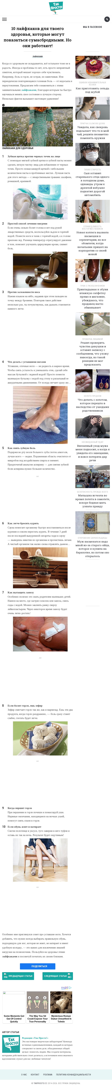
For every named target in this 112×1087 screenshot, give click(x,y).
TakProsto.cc (40, 1083)
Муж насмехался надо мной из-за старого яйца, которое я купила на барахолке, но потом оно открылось (93, 549)
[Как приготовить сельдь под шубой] (92, 68)
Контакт (35, 1074)
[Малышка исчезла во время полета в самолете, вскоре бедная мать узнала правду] (92, 477)
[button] (3, 105)
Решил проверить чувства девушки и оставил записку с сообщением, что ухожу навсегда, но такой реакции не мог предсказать (92, 353)
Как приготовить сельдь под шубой (92, 90)
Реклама (47, 1074)
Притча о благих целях (92, 123)
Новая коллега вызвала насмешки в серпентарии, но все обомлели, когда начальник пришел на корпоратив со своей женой (92, 243)
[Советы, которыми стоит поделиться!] (56, 6)
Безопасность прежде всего (92, 492)
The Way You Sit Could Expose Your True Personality (37, 1019)
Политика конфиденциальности (73, 1074)
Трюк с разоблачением (92, 286)
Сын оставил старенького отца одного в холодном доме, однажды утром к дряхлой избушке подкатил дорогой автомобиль (92, 184)
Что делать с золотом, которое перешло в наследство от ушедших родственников (92, 405)
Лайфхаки (38, 56)
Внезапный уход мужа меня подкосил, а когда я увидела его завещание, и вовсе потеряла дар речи (93, 453)
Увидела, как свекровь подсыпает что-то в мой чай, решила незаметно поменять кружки (92, 132)
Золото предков (92, 396)
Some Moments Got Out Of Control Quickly (14, 1019)
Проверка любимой (92, 339)
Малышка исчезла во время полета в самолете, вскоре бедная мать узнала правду (92, 501)
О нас (24, 1074)
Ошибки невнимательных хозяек (92, 83)
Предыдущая (20, 976)
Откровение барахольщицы (92, 538)
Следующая (55, 976)
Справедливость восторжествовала (92, 227)
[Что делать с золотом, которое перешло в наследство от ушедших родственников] (92, 381)
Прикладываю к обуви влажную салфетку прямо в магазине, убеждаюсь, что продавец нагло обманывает (92, 298)
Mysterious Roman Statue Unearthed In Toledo (61, 1019)
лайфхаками (28, 90)
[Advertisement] (37, 335)
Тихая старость (92, 169)
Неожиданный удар (92, 442)
